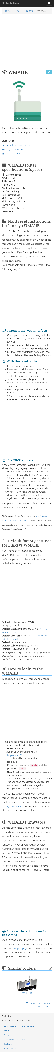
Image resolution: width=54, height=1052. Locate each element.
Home (7, 10)
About (6, 1031)
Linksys (28, 10)
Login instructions (15, 149)
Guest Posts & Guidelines (14, 1040)
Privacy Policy (10, 1048)
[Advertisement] (27, 43)
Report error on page (40, 1005)
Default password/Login (19, 145)
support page (20, 948)
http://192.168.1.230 (17, 755)
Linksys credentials (12, 806)
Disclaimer (8, 1044)
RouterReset (12, 3)
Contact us (8, 1035)
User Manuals (13, 153)
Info (17, 10)
